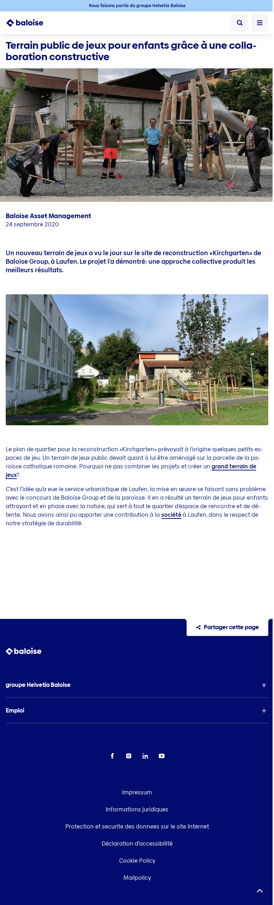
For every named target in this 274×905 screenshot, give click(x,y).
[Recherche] (239, 22)
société (171, 515)
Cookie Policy (137, 861)
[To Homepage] (29, 23)
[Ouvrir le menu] (259, 22)
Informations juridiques (137, 809)
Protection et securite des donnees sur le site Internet (137, 826)
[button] (137, 685)
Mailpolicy (137, 878)
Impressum (137, 792)
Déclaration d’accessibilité (137, 844)
